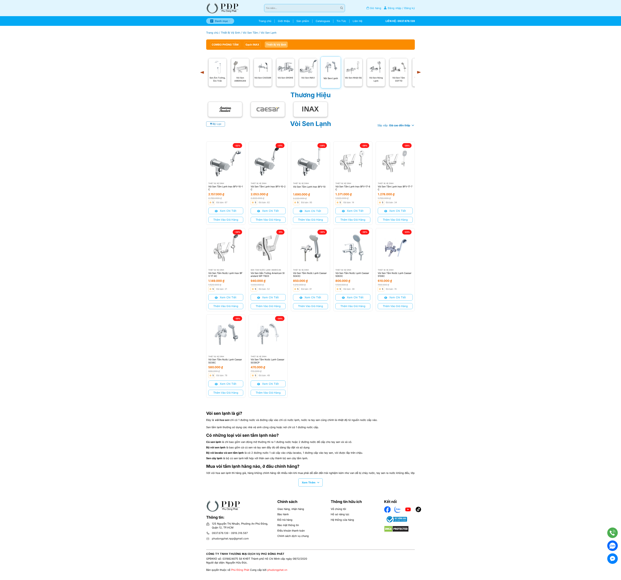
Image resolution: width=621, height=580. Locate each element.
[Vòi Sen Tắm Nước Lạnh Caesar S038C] (225, 334)
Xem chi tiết (227, 210)
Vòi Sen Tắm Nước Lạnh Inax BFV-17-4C (225, 274)
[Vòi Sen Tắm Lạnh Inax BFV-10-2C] (268, 161)
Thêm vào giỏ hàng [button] (225, 219)
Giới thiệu (284, 21)
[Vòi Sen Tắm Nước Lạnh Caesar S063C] (352, 247)
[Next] (418, 72)
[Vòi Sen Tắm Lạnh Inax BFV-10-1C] (225, 161)
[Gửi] (341, 8)
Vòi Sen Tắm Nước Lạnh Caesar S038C (225, 361)
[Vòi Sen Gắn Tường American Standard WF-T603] (268, 247)
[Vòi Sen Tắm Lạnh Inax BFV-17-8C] (352, 161)
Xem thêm (309, 482)
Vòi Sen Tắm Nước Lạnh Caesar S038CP (267, 361)
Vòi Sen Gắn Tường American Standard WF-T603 (268, 274)
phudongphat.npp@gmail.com (230, 538)
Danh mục (221, 21)
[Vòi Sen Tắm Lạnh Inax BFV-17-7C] (395, 161)
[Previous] (203, 72)
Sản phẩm (302, 21)
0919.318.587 (239, 533)
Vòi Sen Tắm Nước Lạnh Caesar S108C (394, 274)
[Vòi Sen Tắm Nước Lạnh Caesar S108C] (395, 247)
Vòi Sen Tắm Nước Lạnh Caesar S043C (310, 274)
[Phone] (612, 533)
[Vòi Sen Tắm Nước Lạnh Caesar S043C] (310, 247)
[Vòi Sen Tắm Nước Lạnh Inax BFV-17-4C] (225, 247)
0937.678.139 (220, 533)
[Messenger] (612, 558)
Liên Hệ (357, 21)
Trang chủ (265, 21)
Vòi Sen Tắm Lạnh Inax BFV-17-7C (395, 188)
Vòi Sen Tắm (250, 32)
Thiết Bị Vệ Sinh (230, 32)
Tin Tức (341, 21)
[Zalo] (612, 545)
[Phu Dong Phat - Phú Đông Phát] (222, 8)
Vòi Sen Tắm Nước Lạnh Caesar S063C (352, 274)
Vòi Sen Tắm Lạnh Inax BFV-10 (309, 186)
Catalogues (323, 21)
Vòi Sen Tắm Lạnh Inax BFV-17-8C (352, 188)
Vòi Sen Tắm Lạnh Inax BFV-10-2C (268, 188)
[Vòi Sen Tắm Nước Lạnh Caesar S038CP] (268, 334)
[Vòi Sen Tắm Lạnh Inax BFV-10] (310, 161)
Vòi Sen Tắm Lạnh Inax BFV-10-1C (225, 188)
